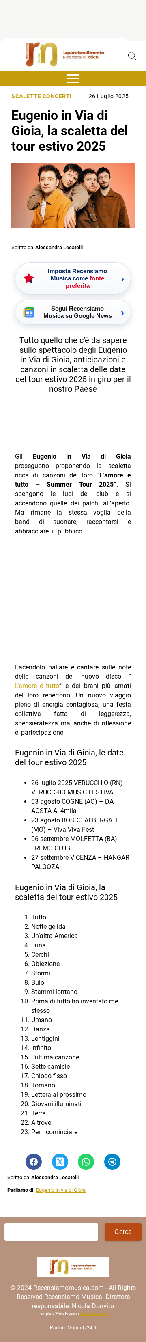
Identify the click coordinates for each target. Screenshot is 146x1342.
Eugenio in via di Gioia (61, 1190)
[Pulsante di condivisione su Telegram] (112, 1162)
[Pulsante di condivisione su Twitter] (60, 1162)
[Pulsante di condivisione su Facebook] (34, 1162)
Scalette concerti (41, 96)
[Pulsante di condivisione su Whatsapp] (86, 1162)
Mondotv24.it (82, 1328)
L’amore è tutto (37, 686)
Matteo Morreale (93, 1314)
